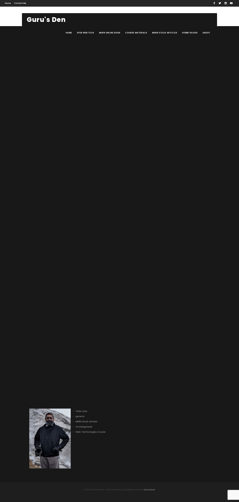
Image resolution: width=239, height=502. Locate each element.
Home (8, 3)
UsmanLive (149, 489)
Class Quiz (81, 411)
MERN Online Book (109, 32)
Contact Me (20, 3)
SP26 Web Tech (85, 32)
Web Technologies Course (91, 432)
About (206, 32)
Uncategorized (84, 426)
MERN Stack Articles (164, 32)
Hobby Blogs (190, 32)
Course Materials (136, 32)
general (80, 416)
